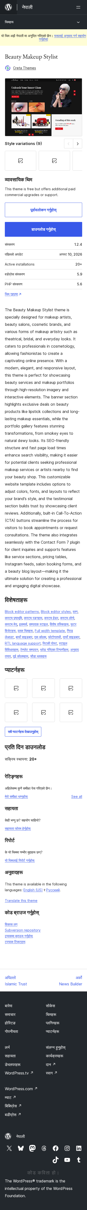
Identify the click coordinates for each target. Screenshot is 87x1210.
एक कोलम (40, 637)
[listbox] (43, 700)
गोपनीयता (11, 1031)
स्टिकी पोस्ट (50, 643)
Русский (53, 890)
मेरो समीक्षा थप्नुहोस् (16, 796)
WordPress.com (21, 1088)
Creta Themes (24, 68)
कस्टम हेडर (51, 618)
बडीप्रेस (13, 1114)
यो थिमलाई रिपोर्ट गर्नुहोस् (19, 860)
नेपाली (20, 1136)
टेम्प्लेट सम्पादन (29, 649)
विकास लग (11, 924)
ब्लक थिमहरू (25, 631)
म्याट (10, 1097)
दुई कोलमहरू (20, 656)
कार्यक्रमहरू (54, 1055)
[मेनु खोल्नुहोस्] (79, 7)
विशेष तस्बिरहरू (59, 624)
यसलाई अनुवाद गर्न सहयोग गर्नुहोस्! (62, 37)
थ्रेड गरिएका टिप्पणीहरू (54, 649)
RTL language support (23, 643)
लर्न (7, 1047)
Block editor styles (56, 611)
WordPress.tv (19, 1073)
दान (51, 1064)
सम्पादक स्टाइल (38, 624)
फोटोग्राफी (54, 637)
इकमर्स (23, 624)
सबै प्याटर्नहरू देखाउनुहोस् (23, 732)
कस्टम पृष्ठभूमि (13, 618)
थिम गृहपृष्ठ (11, 294)
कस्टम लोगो (67, 618)
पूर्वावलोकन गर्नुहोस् (43, 209)
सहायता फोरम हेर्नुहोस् (17, 828)
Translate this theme (21, 900)
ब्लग (75, 611)
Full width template (50, 631)
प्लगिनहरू (52, 1022)
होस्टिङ (10, 1022)
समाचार (10, 1014)
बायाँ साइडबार (24, 637)
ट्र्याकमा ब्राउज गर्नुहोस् (19, 936)
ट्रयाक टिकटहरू (15, 942)
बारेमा (8, 1005)
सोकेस (50, 1005)
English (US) (33, 890)
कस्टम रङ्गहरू (33, 618)
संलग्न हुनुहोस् (55, 1047)
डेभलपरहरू (13, 1064)
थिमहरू (9, 22)
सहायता (10, 1055)
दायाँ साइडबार (71, 637)
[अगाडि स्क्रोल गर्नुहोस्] (77, 143)
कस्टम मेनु (11, 624)
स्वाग (52, 1073)
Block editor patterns (22, 611)
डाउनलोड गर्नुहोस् (43, 229)
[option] (16, 688)
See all (76, 796)
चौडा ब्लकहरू (38, 656)
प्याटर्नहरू (52, 1031)
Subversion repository (23, 930)
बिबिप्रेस (13, 1105)
